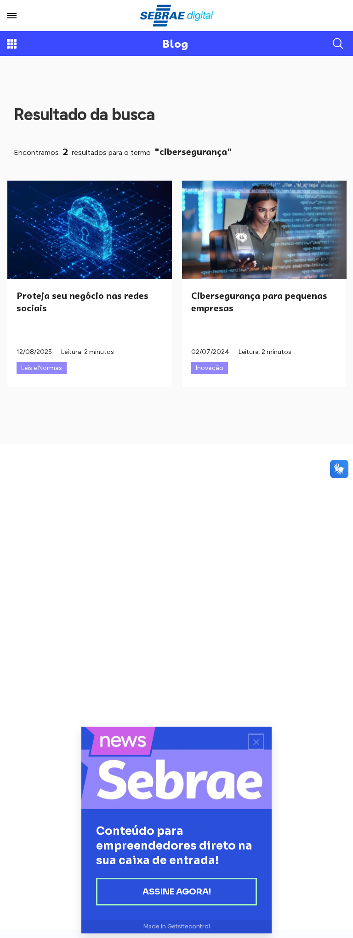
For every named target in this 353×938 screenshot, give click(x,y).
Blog (175, 43)
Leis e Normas (41, 368)
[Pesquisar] (338, 43)
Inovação (209, 368)
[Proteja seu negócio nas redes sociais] (89, 230)
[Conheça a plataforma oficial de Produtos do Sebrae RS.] (176, 16)
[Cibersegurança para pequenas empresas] (264, 230)
